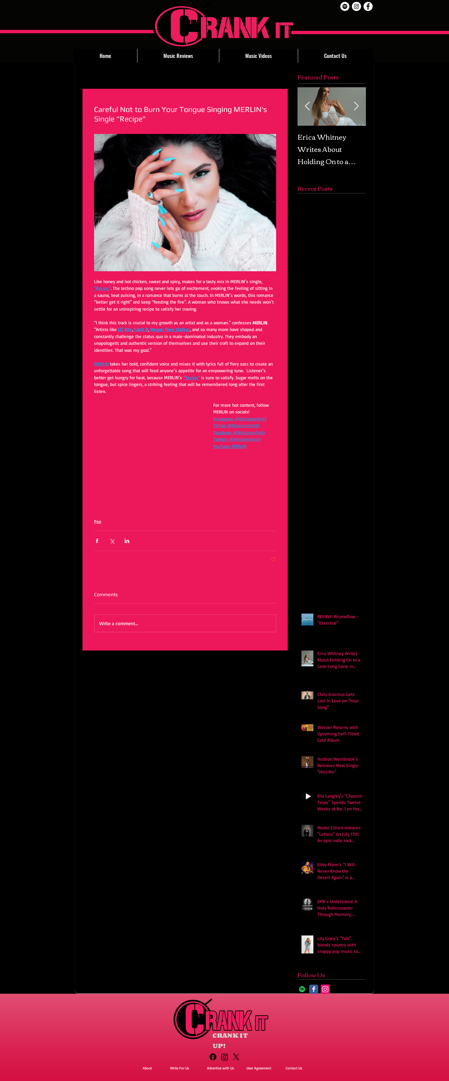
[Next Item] (356, 106)
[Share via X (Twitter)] (112, 541)
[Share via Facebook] (97, 541)
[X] (236, 1056)
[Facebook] (212, 1056)
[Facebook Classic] (313, 989)
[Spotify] (344, 6)
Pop (97, 521)
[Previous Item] (307, 106)
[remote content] (147, 453)
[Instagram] (325, 989)
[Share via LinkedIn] (127, 541)
